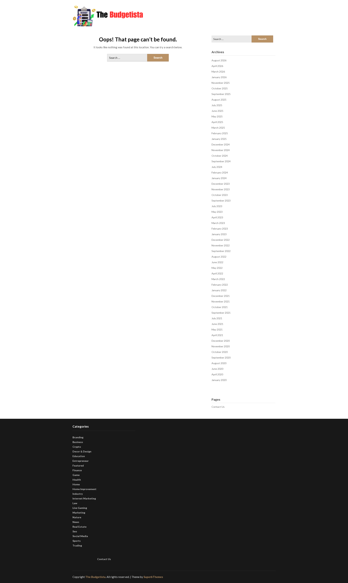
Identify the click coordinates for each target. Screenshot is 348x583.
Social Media (80, 536)
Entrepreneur (80, 460)
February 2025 (220, 133)
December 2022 (221, 239)
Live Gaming (79, 507)
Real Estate (79, 526)
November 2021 (221, 301)
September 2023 (221, 200)
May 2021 (217, 329)
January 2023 (219, 234)
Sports (76, 540)
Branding (77, 437)
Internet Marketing (84, 498)
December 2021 (221, 295)
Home (76, 484)
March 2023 (218, 222)
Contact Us (218, 406)
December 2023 (221, 183)
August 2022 (219, 256)
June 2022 (217, 262)
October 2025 (220, 88)
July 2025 (217, 105)
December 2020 (221, 340)
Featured (78, 465)
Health (76, 479)
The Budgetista (95, 576)
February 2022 (220, 284)
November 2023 (221, 189)
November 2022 (221, 245)
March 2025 (218, 127)
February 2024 (220, 172)
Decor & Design (81, 451)
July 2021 (217, 318)
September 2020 (221, 357)
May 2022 (217, 267)
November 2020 (221, 346)
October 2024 (220, 155)
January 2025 (219, 138)
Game (76, 474)
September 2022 (221, 251)
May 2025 (217, 116)
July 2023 (217, 206)
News (75, 521)
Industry (77, 493)
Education (78, 456)
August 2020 (219, 363)
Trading (77, 545)
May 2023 (217, 211)
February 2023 (220, 228)
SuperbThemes (153, 576)
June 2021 (217, 323)
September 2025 (221, 94)
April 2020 (217, 374)
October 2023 (220, 194)
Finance (77, 470)
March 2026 (218, 71)
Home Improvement (84, 489)
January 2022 (219, 290)
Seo (74, 531)
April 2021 (217, 335)
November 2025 (221, 82)
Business (77, 442)
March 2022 (218, 279)
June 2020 (217, 368)
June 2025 (217, 110)
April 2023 (217, 217)
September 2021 (221, 312)
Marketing (78, 512)
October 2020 (220, 351)
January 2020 (219, 379)
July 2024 (217, 166)
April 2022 (217, 273)
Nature (76, 517)
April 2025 (217, 122)
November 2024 (221, 150)
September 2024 (221, 161)
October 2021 (220, 307)
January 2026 (219, 77)
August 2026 (219, 60)
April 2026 (217, 65)
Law (74, 503)
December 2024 (221, 144)
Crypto (76, 446)
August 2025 (219, 99)
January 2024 (219, 178)
